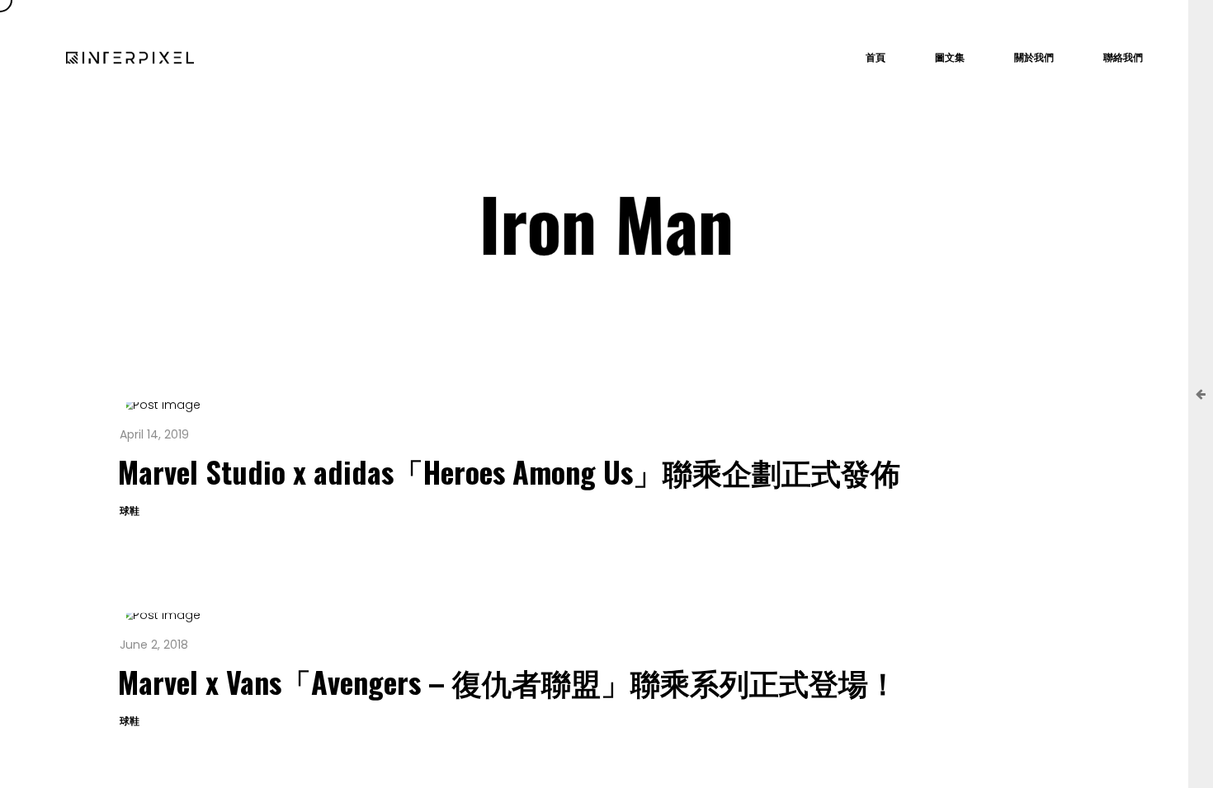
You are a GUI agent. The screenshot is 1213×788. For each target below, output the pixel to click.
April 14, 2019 (154, 434)
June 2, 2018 (154, 644)
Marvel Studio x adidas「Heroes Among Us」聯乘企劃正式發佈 (509, 471)
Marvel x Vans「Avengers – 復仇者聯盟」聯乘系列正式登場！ (508, 681)
